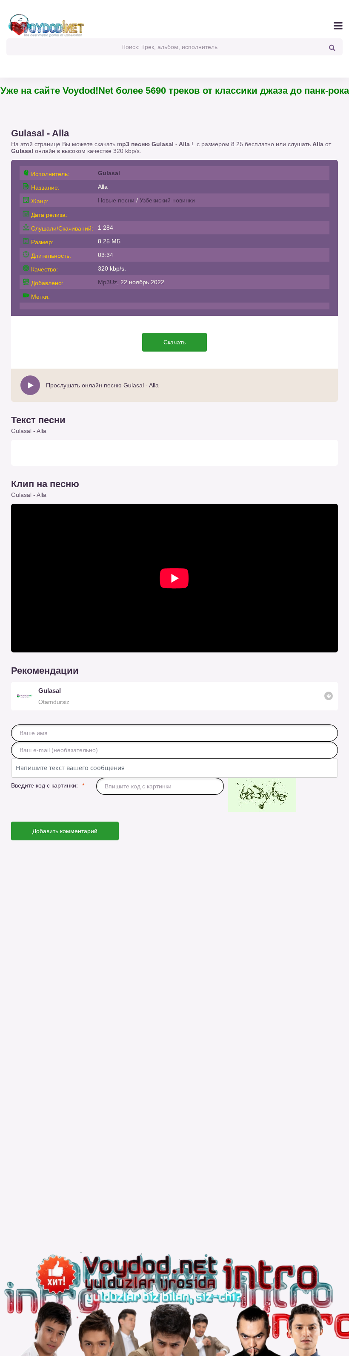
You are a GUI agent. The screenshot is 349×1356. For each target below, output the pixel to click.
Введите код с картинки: (44, 785)
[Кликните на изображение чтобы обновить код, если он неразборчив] (262, 795)
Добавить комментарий (64, 831)
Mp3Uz (107, 282)
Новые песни (116, 200)
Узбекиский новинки (167, 200)
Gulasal (22, 150)
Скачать (174, 342)
